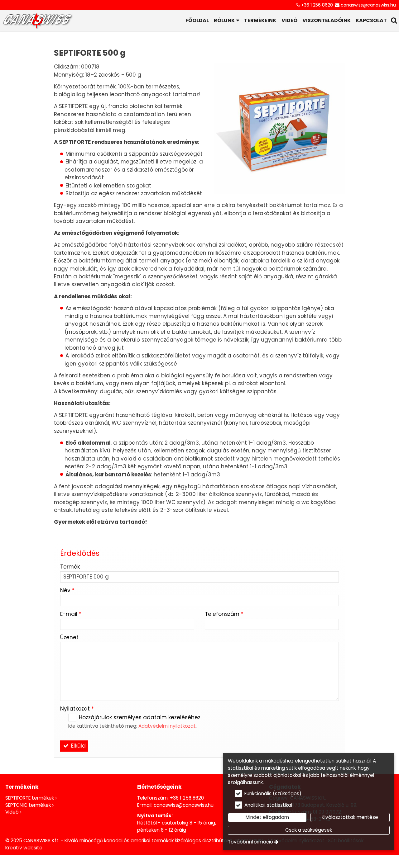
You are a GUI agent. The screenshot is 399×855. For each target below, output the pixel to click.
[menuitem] (37, 20)
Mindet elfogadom (267, 817)
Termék (70, 566)
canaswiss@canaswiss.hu (368, 5)
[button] (394, 20)
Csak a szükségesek (308, 830)
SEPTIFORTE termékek (29, 798)
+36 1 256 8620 (317, 5)
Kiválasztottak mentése (350, 817)
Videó (12, 812)
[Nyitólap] (37, 20)
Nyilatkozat (77, 708)
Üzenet (69, 637)
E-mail (70, 614)
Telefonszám (224, 614)
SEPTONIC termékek (28, 805)
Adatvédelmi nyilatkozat (167, 726)
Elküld (78, 745)
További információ (250, 841)
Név (67, 590)
